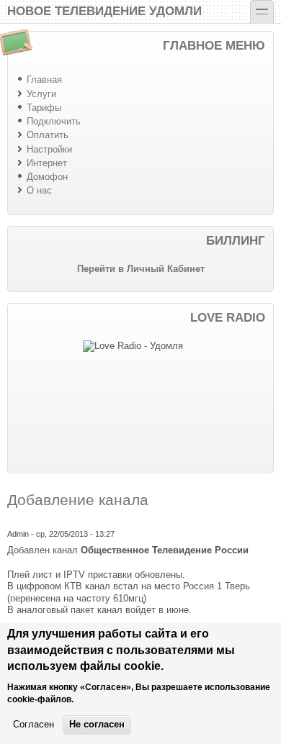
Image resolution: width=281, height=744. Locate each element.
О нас (39, 190)
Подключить (54, 121)
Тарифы (44, 107)
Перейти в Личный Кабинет (141, 268)
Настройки (49, 149)
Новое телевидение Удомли (104, 10)
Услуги (41, 94)
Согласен (33, 724)
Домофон (47, 176)
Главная (44, 79)
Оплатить (47, 135)
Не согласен (97, 724)
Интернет (47, 163)
